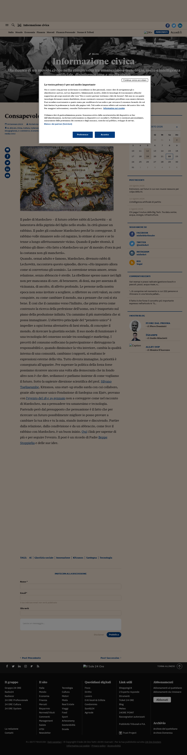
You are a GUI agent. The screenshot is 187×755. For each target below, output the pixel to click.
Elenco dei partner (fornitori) (58, 124)
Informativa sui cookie (114, 108)
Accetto (105, 134)
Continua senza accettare (135, 80)
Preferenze (82, 134)
